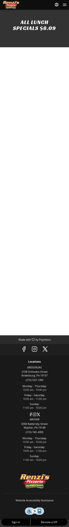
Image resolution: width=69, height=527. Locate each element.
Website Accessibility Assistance (35, 500)
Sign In (16, 522)
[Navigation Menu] (64, 5)
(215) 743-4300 (34, 432)
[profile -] (57, 5)
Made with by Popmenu (26, 339)
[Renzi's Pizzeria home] (16, 5)
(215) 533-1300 (34, 380)
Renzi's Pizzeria (34, 481)
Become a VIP (49, 522)
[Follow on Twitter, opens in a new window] (45, 350)
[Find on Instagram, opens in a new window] (34, 350)
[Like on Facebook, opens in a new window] (24, 350)
